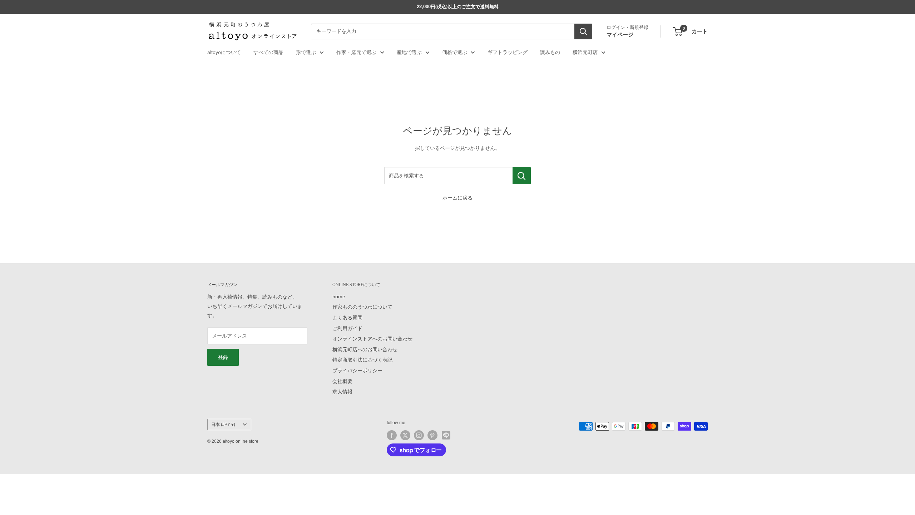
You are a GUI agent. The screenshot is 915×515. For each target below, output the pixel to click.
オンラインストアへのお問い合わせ (372, 339)
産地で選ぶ (409, 52)
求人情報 (342, 391)
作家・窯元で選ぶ (356, 52)
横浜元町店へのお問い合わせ (364, 349)
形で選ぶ (306, 52)
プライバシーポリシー (357, 370)
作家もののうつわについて (362, 307)
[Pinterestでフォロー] (432, 435)
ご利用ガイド (347, 328)
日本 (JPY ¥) (223, 424)
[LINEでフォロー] (446, 435)
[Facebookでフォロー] (392, 435)
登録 (223, 357)
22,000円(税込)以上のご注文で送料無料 (458, 6)
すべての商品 (268, 52)
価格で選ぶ (454, 52)
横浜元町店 (585, 52)
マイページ (620, 34)
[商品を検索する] (522, 175)
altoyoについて (224, 52)
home (338, 296)
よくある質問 (347, 317)
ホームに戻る (457, 198)
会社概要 (342, 381)
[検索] (583, 31)
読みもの (550, 52)
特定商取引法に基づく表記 (362, 360)
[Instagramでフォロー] (419, 435)
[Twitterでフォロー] (405, 435)
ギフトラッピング (508, 52)
